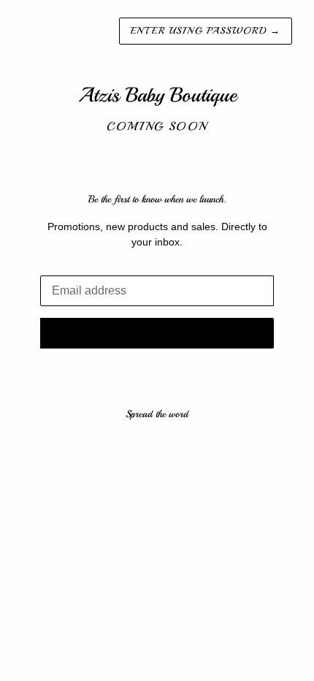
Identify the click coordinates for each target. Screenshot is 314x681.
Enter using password (205, 31)
